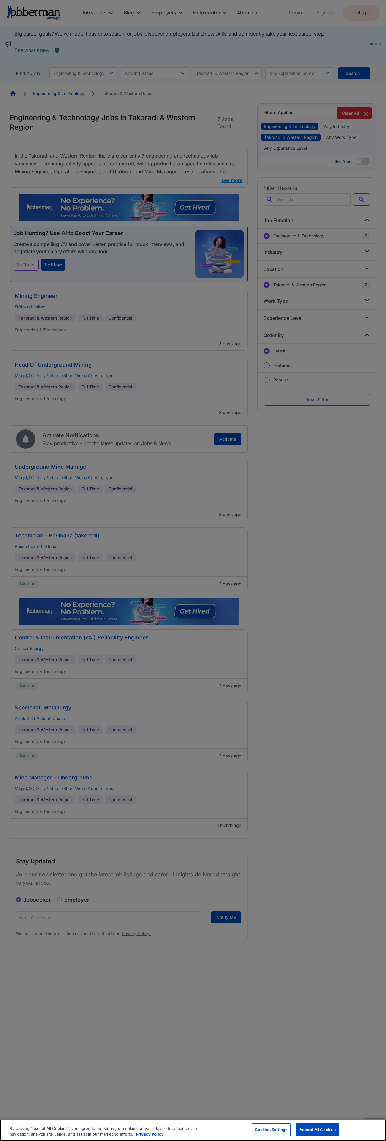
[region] (193, 1130)
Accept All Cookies (317, 1129)
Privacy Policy (150, 1134)
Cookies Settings (271, 1129)
